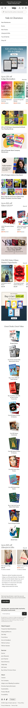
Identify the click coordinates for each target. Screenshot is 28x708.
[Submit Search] (3, 12)
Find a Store (4, 637)
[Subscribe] (24, 613)
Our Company (5, 680)
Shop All (25, 206)
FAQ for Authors (5, 643)
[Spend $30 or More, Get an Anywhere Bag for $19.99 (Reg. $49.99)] (14, 246)
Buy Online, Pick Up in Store (8, 670)
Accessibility (4, 694)
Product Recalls (5, 691)
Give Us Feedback (6, 640)
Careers (3, 677)
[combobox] (15, 12)
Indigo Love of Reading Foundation (10, 683)
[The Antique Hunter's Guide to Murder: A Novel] (19, 273)
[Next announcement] (26, 2)
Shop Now (24, 79)
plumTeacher (4, 659)
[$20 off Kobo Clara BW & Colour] (14, 59)
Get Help (3, 634)
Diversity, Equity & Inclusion (8, 686)
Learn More (5, 601)
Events (3, 653)
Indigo (6, 702)
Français (12, 699)
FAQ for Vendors (5, 645)
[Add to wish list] (11, 97)
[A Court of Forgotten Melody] (19, 89)
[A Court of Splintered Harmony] (6, 89)
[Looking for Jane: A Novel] (7, 273)
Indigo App (4, 664)
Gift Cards (4, 667)
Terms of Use (14, 705)
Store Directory (5, 661)
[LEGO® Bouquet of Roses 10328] (8, 216)
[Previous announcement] (2, 2)
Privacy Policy (21, 702)
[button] (2, 8)
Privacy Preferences (5, 705)
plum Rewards (5, 656)
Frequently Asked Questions (8, 629)
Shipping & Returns (6, 631)
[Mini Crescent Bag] (8, 557)
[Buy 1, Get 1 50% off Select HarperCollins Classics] (14, 306)
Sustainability (4, 689)
